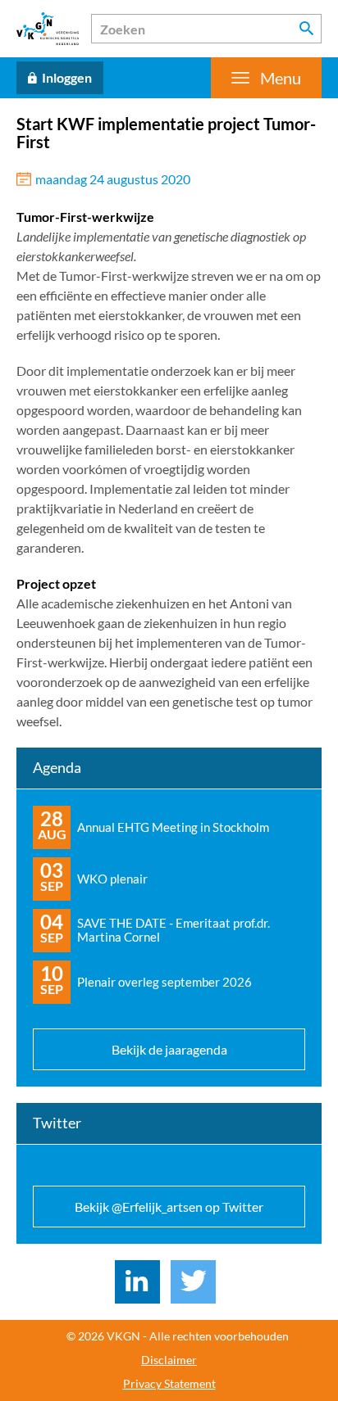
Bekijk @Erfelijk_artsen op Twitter (169, 1206)
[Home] (47, 28)
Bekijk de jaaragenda (169, 1049)
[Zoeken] (307, 28)
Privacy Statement (169, 1383)
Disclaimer (169, 1360)
